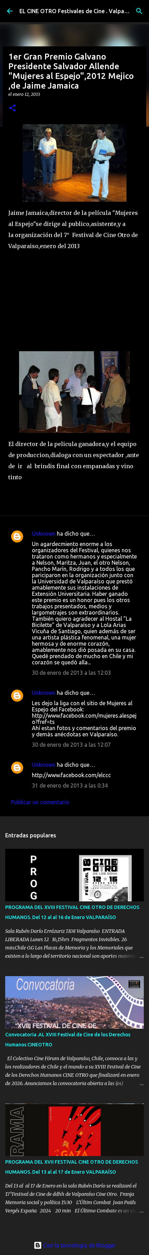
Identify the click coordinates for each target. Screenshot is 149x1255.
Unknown (43, 533)
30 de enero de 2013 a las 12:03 (71, 673)
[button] (12, 108)
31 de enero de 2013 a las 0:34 (70, 785)
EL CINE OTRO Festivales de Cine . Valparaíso (78, 11)
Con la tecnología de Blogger (79, 1245)
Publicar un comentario (40, 802)
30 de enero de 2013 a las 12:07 (71, 745)
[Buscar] (139, 11)
